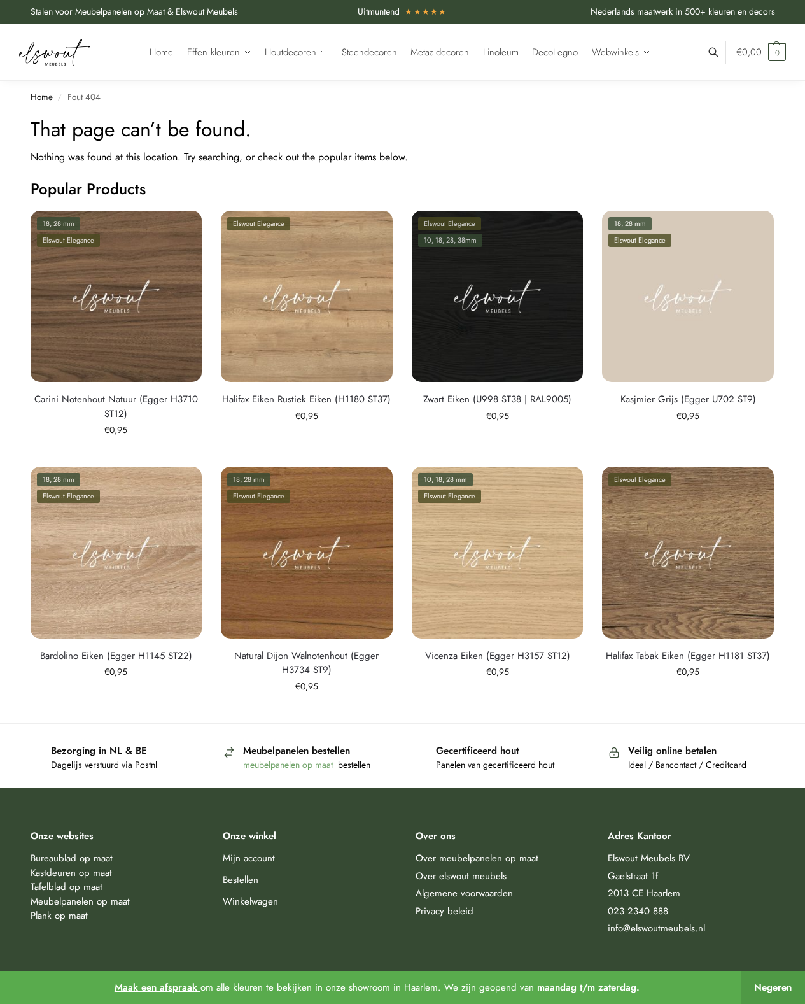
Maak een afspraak (157, 987)
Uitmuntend (402, 11)
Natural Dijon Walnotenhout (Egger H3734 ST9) (306, 663)
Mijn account (249, 858)
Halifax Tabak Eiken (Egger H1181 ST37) (688, 656)
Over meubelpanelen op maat (477, 858)
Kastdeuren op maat (71, 873)
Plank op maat (59, 916)
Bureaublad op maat (72, 858)
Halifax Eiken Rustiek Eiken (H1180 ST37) (306, 399)
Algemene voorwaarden (464, 893)
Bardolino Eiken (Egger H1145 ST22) (116, 656)
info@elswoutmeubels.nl (656, 928)
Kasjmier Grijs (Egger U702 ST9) (688, 399)
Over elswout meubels (461, 876)
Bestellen (240, 880)
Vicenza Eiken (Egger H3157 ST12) (497, 656)
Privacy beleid (444, 911)
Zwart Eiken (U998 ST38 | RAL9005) (497, 399)
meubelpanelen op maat (289, 764)
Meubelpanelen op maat (80, 901)
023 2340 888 (638, 911)
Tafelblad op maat (66, 887)
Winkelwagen (250, 901)
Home (42, 97)
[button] (761, 52)
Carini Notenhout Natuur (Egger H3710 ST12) (116, 406)
